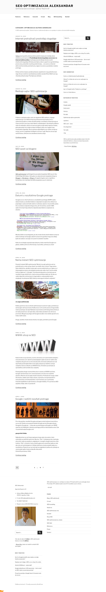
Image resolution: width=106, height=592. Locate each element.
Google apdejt (67, 105)
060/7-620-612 (23, 501)
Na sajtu (66, 114)
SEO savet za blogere (25, 149)
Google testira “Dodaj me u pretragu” (77, 89)
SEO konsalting (58, 16)
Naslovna (18, 16)
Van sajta (66, 130)
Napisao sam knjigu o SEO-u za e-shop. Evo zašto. (77, 53)
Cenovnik (35, 16)
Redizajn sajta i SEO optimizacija (31, 91)
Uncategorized (67, 127)
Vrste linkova (72, 92)
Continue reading (21, 80)
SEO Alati (49, 523)
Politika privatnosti (20, 584)
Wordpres (25, 178)
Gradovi (49, 532)
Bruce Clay (19, 544)
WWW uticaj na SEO (25, 335)
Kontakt (67, 16)
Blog (49, 16)
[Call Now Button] (1, 591)
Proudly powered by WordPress (34, 584)
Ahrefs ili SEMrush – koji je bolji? (72, 56)
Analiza (65, 102)
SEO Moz (74, 146)
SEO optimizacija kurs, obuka (54, 520)
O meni (43, 16)
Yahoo (18, 56)
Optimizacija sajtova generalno (72, 117)
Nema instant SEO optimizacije (30, 260)
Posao (48, 529)
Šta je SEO (50, 517)
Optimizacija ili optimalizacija (76, 76)
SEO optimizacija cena (53, 510)
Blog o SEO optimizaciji (53, 498)
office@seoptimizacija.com (28, 498)
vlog (65, 133)
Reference (26, 16)
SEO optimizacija (21, 174)
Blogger (18, 178)
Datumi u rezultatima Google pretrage (34, 195)
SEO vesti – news (68, 123)
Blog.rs (32, 178)
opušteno (66, 120)
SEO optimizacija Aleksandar (44, 6)
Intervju (66, 111)
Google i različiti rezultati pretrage (32, 399)
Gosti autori (67, 108)
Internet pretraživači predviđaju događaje (35, 38)
